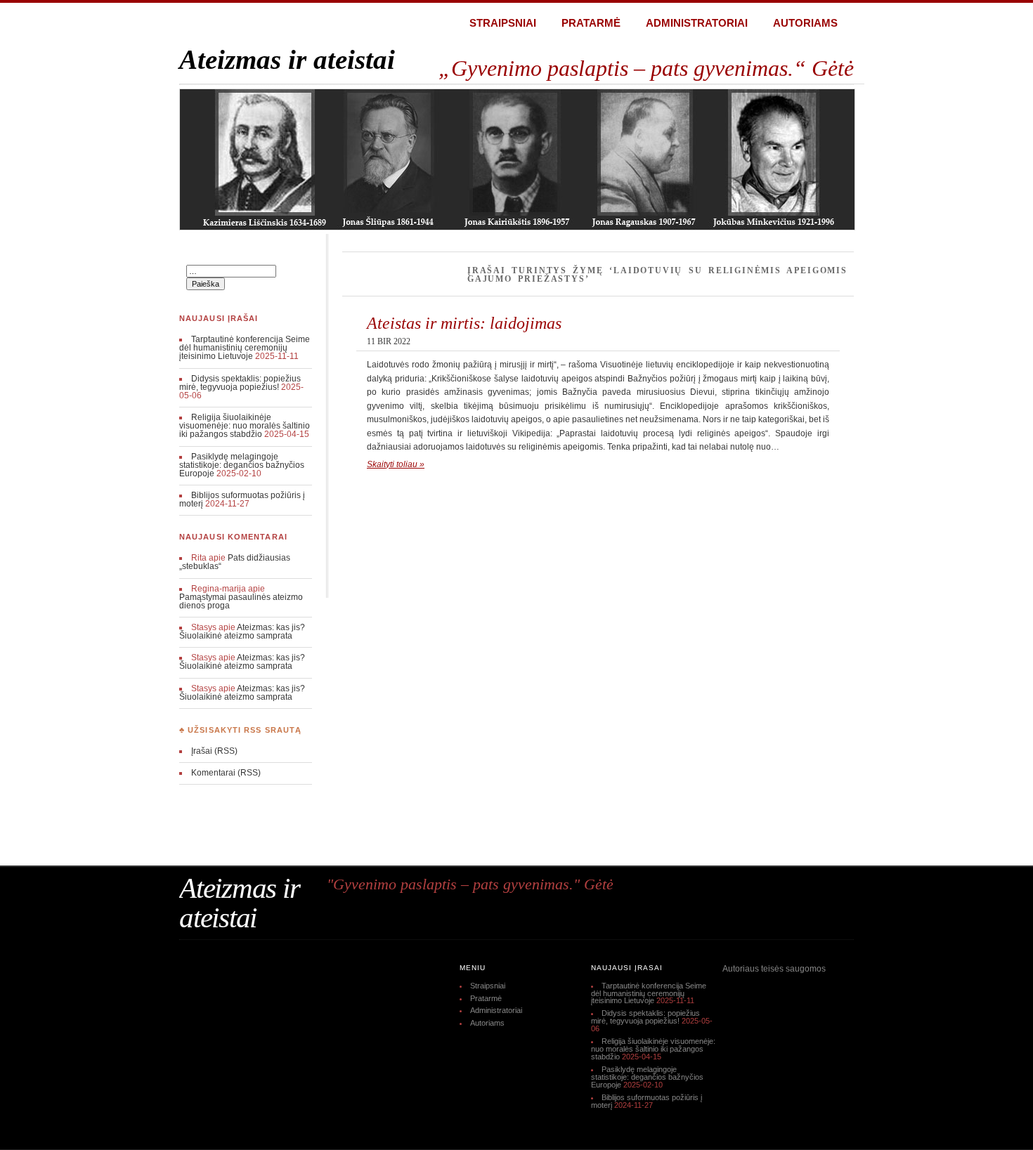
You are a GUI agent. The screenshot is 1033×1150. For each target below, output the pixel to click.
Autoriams (805, 23)
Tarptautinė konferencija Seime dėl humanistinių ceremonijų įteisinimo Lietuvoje (244, 347)
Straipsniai (502, 23)
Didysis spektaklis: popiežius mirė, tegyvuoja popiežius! (240, 383)
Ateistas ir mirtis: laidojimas (464, 322)
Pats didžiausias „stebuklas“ (234, 562)
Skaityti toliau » (395, 464)
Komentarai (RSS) (226, 773)
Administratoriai (697, 23)
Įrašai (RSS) (214, 751)
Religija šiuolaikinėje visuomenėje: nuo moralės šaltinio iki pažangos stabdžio (244, 425)
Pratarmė (591, 23)
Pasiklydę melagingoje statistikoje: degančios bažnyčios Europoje (241, 465)
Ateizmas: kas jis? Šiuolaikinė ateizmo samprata (242, 631)
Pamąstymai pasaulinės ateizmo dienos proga (241, 601)
